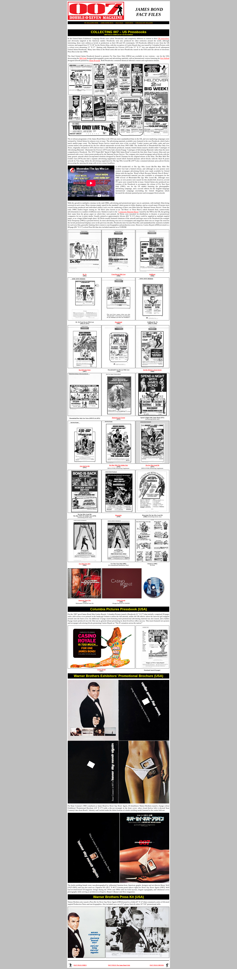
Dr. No (85, 274)
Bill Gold (83, 58)
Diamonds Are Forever (118, 417)
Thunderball (118, 322)
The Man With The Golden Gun (118, 465)
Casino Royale (121, 600)
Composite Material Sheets (129, 212)
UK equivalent (163, 38)
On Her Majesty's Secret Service (152, 370)
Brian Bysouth (94, 60)
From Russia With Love (118, 274)
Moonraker (118, 515)
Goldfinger (152, 274)
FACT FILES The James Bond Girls (119, 965)
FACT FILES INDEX (80, 965)
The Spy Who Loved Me (152, 465)
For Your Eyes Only (84, 563)
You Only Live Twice (85, 370)
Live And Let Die (85, 466)
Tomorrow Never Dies (84, 600)
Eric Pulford (164, 58)
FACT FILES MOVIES (157, 965)
